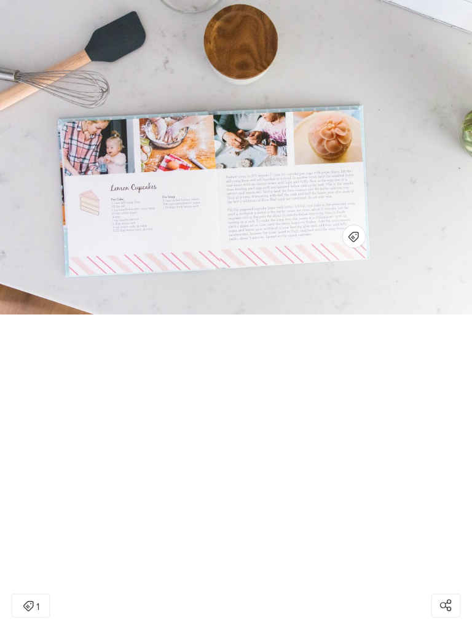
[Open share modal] (446, 606)
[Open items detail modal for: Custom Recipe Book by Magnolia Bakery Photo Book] (354, 236)
